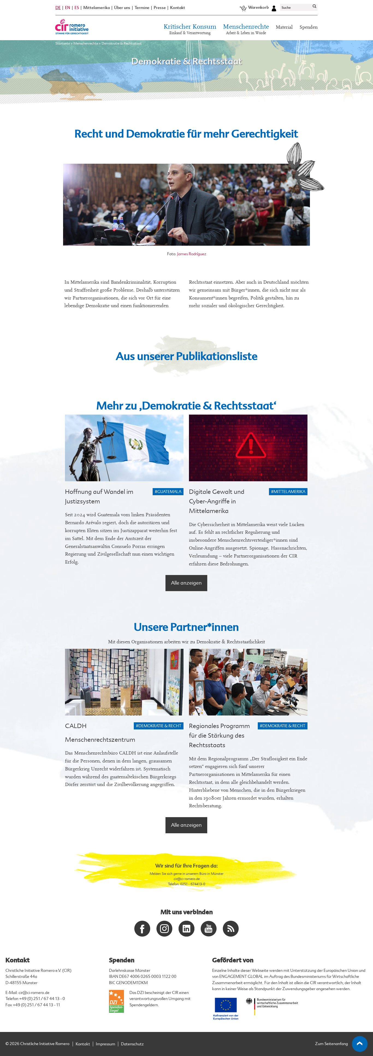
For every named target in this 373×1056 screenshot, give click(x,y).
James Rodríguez (191, 254)
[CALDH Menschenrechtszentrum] (124, 682)
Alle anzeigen (186, 583)
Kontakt (177, 7)
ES (77, 7)
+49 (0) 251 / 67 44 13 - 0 (42, 998)
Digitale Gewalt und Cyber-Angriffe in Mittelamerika (216, 501)
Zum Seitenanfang (331, 1044)
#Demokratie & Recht (158, 726)
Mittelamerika (96, 7)
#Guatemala (168, 491)
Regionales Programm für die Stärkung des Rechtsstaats (219, 735)
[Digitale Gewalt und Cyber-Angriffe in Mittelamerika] (248, 448)
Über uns (122, 7)
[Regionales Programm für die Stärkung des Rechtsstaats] (248, 682)
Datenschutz (132, 1044)
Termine (142, 7)
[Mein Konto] (274, 8)
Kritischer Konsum (190, 29)
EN (67, 7)
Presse (160, 7)
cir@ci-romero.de (187, 879)
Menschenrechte (246, 29)
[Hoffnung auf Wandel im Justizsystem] (124, 448)
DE (58, 7)
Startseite (62, 43)
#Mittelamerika (288, 491)
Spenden (309, 27)
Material (284, 27)
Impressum (105, 1044)
